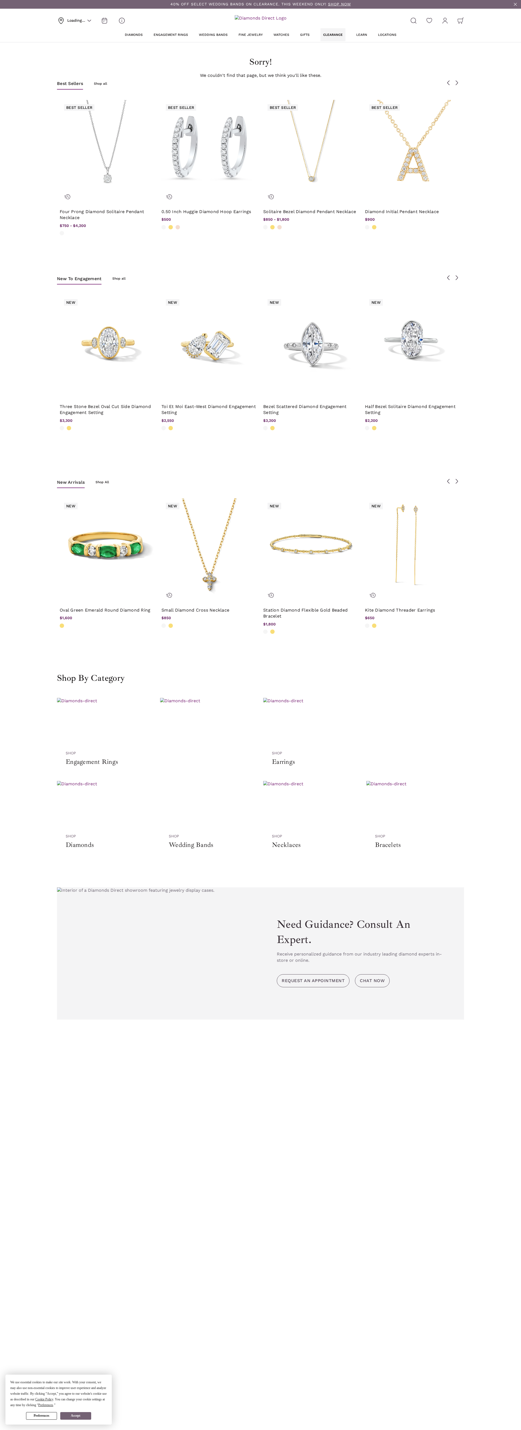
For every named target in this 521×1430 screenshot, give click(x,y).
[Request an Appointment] (104, 20)
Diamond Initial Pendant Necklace (402, 211)
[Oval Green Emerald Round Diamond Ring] (108, 546)
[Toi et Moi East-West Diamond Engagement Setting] (209, 343)
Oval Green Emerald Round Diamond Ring (105, 610)
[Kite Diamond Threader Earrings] (413, 546)
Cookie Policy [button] (44, 1399)
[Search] (413, 20)
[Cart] (461, 20)
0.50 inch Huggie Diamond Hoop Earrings (206, 211)
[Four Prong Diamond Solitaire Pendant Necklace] (108, 148)
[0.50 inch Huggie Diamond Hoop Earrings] (209, 148)
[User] (445, 20)
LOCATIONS (387, 35)
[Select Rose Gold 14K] (178, 227)
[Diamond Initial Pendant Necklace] (413, 148)
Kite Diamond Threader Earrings (400, 610)
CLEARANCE (333, 35)
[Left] (448, 83)
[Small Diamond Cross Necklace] (209, 546)
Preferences (41, 1416)
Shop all (100, 84)
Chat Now (372, 980)
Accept (75, 1416)
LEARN (361, 35)
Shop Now (339, 4)
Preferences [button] (45, 1405)
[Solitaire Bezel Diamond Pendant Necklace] (311, 148)
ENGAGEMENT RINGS (171, 35)
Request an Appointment (313, 980)
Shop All (102, 482)
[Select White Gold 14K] (62, 233)
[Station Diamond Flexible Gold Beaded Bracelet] (311, 546)
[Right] (456, 83)
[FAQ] (122, 20)
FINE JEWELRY (251, 35)
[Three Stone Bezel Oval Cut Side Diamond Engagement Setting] (108, 343)
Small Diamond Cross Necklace (195, 610)
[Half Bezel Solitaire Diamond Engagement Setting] (413, 343)
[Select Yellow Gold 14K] (171, 227)
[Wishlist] (429, 20)
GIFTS (305, 35)
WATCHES (281, 35)
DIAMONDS (134, 35)
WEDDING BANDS (213, 35)
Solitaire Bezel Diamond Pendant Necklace (309, 211)
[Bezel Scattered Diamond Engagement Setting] (311, 343)
